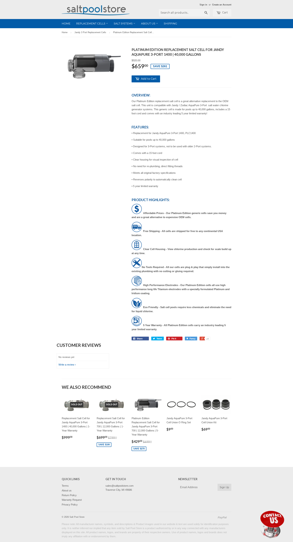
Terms (65, 485)
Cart (224, 12)
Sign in (203, 4)
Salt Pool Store (77, 517)
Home (66, 23)
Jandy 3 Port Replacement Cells (90, 32)
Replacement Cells (91, 23)
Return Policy (69, 495)
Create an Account (221, 4)
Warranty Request (72, 499)
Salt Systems (123, 23)
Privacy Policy (70, 504)
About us (148, 23)
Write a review (66, 364)
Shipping (170, 23)
